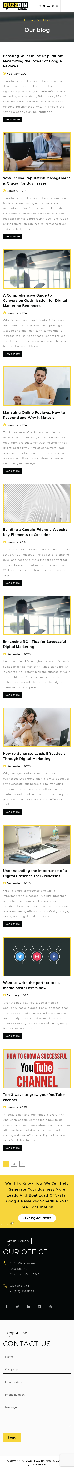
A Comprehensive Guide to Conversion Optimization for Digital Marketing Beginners (35, 300)
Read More (12, 119)
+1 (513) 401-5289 (37, 1218)
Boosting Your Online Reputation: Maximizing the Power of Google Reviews (33, 61)
